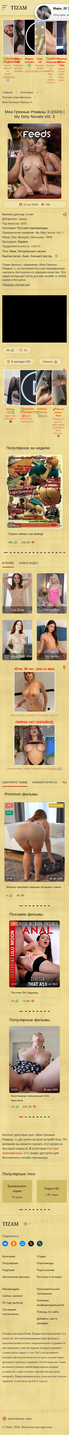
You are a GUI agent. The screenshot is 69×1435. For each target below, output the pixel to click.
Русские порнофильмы (16, 97)
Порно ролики (45, 1270)
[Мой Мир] (22, 1243)
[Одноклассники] (14, 1243)
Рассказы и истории (49, 1276)
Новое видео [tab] (28, 563)
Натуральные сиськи (32, 251)
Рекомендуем (10, 1288)
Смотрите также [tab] (14, 782)
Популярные (10, 1263)
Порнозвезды (45, 1263)
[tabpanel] (34, 615)
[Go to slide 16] (64, 552)
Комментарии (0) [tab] (44, 782)
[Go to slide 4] (18, 552)
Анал (25, 256)
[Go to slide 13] (53, 552)
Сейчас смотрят (12, 1295)
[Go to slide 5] (22, 552)
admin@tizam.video (20, 1418)
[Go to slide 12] (49, 552)
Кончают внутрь (41, 256)
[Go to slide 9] (37, 552)
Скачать (48, 361)
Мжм (13, 251)
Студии (41, 1256)
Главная (7, 92)
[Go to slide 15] (60, 552)
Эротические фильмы (16, 1276)
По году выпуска (12, 1302)
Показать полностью (16, 284)
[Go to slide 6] (26, 552)
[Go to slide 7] (30, 552)
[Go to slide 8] (33, 552)
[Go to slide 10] (41, 552)
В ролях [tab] (8, 563)
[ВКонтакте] (5, 1243)
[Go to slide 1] (6, 552)
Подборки (8, 1270)
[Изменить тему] (27, 1224)
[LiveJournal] (40, 1243)
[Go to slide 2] (11, 552)
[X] (31, 1243)
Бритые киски (11, 256)
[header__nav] (4, 8)
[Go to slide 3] (14, 552)
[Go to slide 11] (45, 552)
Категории (26, 92)
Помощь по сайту (48, 1311)
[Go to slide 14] (57, 552)
